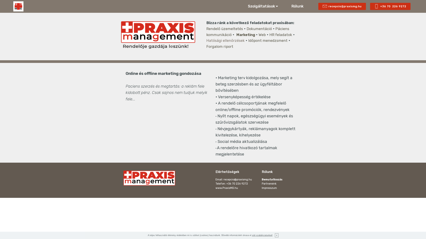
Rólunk (297, 6)
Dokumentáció (259, 29)
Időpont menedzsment (268, 40)
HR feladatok (280, 35)
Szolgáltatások (261, 6)
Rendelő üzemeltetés (224, 29)
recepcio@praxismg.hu (345, 6)
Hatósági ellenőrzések (225, 40)
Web (262, 35)
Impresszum (269, 188)
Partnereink (269, 183)
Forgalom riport (219, 46)
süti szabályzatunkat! (262, 235)
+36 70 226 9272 (393, 6)
